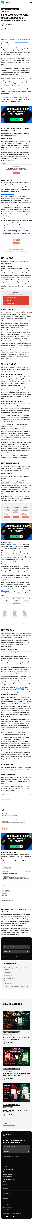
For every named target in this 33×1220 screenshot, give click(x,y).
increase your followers (21, 42)
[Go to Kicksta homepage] (5, 2)
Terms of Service (7, 1207)
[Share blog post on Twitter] (9, 29)
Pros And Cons (8, 981)
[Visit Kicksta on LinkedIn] (10, 1216)
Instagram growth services (17, 89)
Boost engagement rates (9, 1179)
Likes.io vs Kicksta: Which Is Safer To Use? (16, 986)
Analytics (5, 1184)
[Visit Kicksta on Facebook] (7, 1216)
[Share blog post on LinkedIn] (5, 29)
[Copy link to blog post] (2, 29)
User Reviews (8, 983)
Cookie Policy (6, 1210)
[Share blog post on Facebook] (12, 29)
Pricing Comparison (11, 978)
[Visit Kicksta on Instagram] (3, 1216)
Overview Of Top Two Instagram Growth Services (15, 968)
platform (22, 141)
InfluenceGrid (5, 591)
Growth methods (7, 1176)
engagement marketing (7, 194)
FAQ (4, 1171)
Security (5, 1181)
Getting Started (8, 975)
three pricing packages (15, 544)
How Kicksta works (8, 1169)
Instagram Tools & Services (10, 9)
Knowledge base (7, 1174)
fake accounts (20, 687)
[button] (30, 2)
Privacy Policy (6, 1205)
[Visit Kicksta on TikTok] (14, 1216)
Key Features (7, 972)
